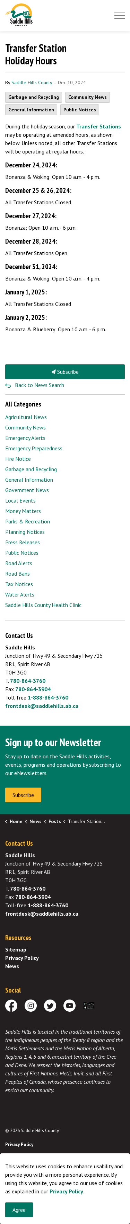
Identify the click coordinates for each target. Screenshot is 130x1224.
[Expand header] (119, 15)
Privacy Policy (22, 957)
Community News (87, 97)
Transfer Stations (98, 126)
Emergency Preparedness (33, 448)
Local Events (20, 500)
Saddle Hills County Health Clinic (43, 604)
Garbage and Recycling (33, 97)
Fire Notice (18, 458)
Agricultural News (26, 416)
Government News (27, 490)
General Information (31, 109)
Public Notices (79, 109)
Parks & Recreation (27, 521)
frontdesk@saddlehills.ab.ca (41, 705)
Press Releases (22, 542)
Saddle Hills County (31, 82)
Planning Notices (25, 531)
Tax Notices (19, 584)
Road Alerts (18, 563)
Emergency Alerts (25, 437)
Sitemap (15, 949)
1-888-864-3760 (48, 697)
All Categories (23, 404)
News (12, 966)
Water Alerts (19, 594)
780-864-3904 (33, 689)
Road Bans (17, 573)
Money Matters (23, 510)
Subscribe (67, 371)
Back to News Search (39, 384)
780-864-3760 (27, 680)
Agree (19, 1209)
